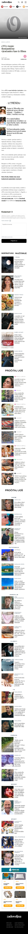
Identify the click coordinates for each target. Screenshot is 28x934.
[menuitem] (22, 2)
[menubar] (22, 2)
